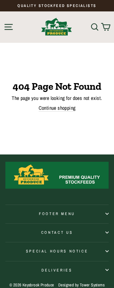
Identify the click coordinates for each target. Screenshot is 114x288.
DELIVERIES (56, 270)
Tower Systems (92, 285)
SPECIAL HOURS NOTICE (57, 251)
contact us (57, 232)
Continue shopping (57, 108)
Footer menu (57, 213)
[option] (57, 5)
